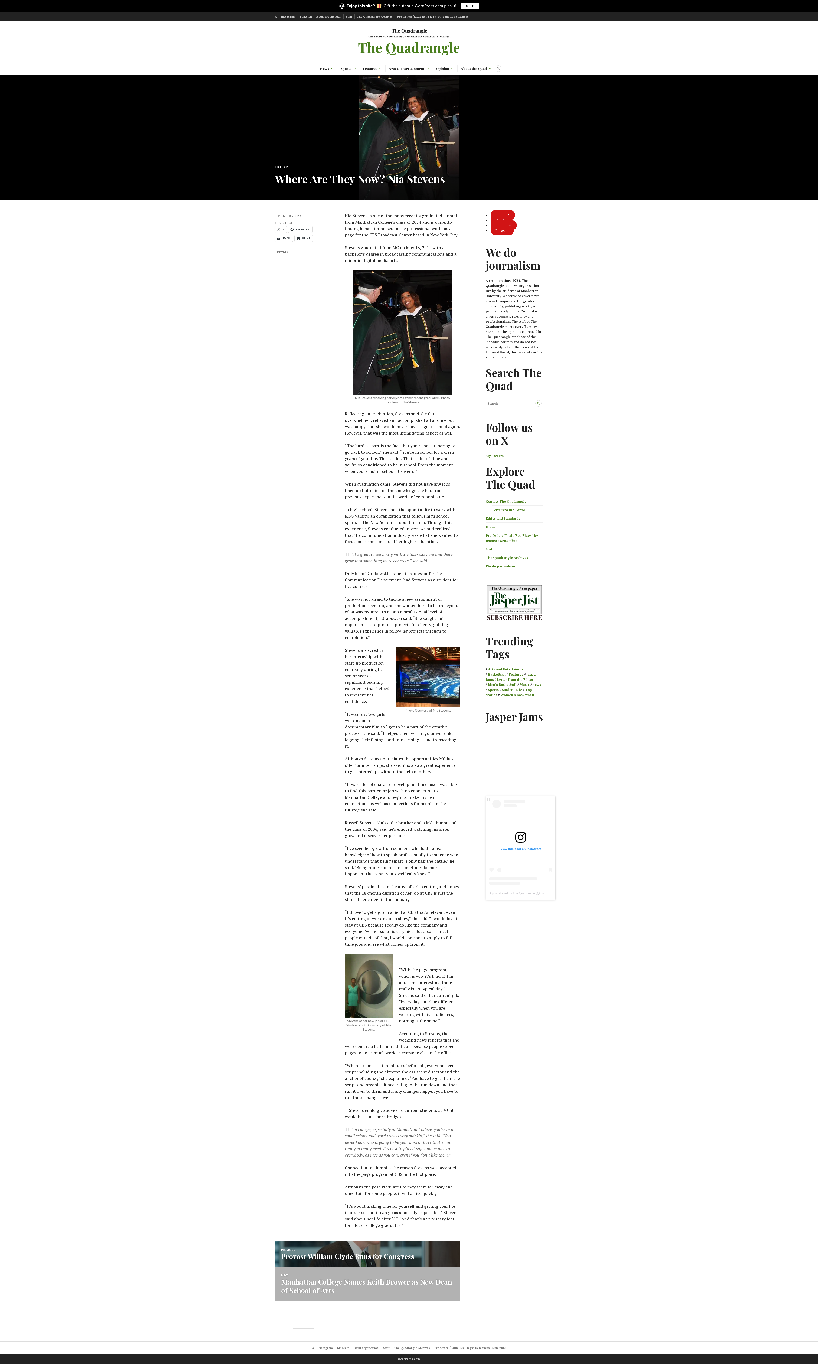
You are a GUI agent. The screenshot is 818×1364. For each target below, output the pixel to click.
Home (491, 527)
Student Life (512, 689)
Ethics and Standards (503, 518)
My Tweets (495, 455)
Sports (346, 68)
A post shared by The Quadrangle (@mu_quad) (521, 893)
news (537, 684)
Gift (470, 6)
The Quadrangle (409, 47)
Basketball (497, 674)
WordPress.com (409, 1359)
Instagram (288, 17)
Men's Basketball (502, 684)
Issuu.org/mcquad (328, 17)
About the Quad (474, 68)
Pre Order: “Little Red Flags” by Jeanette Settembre (433, 17)
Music (524, 684)
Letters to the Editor (508, 510)
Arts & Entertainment (406, 68)
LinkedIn (306, 17)
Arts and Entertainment (507, 669)
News (324, 68)
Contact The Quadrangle (506, 501)
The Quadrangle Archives (375, 17)
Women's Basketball (517, 694)
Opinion (442, 68)
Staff (349, 17)
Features (370, 68)
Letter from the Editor (515, 679)
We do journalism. (501, 566)
